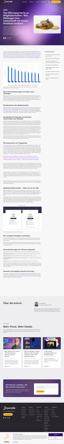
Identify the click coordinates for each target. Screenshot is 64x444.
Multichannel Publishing (46, 412)
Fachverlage (23, 412)
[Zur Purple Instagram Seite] (5, 417)
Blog (37, 409)
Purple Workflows (32, 414)
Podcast (38, 412)
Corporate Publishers (23, 417)
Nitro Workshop (39, 414)
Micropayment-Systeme (7, 145)
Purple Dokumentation (39, 420)
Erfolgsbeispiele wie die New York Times (12, 111)
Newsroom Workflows (46, 423)
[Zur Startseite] (11, 408)
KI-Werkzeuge (46, 416)
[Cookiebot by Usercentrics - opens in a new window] (6, 442)
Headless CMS (46, 418)
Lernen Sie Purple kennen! (16, 277)
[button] (25, 2)
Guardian (25, 111)
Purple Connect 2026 (39, 417)
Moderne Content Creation (47, 426)
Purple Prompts (31, 412)
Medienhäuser (24, 409)
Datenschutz (54, 414)
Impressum (53, 412)
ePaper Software (47, 420)
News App (46, 431)
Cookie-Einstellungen (55, 416)
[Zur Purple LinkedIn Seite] (9, 417)
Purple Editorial (31, 409)
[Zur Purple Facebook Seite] (3, 417)
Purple (27, 273)
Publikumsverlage (24, 414)
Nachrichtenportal (47, 409)
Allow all (55, 434)
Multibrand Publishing (46, 414)
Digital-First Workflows (46, 429)
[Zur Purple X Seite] (7, 417)
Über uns (53, 409)
